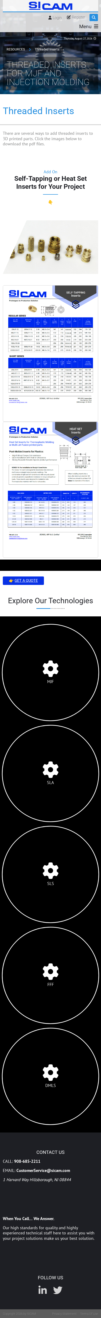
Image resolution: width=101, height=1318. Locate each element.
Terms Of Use (89, 1313)
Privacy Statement (64, 1313)
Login (57, 17)
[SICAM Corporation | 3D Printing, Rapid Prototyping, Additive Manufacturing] (51, 5)
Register (78, 17)
